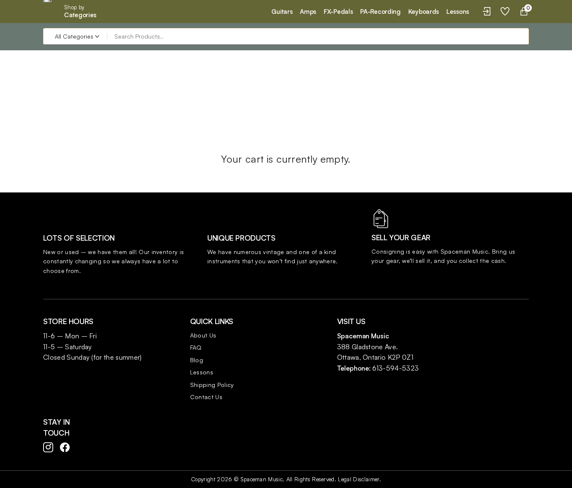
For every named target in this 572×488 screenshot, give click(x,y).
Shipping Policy (212, 384)
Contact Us (206, 396)
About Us (203, 335)
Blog (196, 359)
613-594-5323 (395, 368)
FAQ (196, 347)
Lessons (201, 372)
